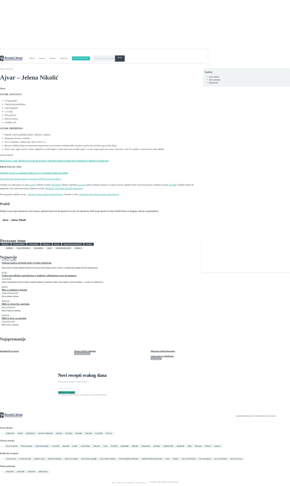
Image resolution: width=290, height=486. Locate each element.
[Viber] (38, 225)
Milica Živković (8, 307)
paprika (9, 248)
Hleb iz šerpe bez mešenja (15, 303)
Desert (5, 287)
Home (2, 69)
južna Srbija (34, 244)
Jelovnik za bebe (9, 260)
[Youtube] (289, 415)
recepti (32, 185)
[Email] (47, 225)
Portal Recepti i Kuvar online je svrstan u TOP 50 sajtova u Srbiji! (30, 179)
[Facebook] (6, 225)
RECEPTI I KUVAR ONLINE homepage (63, 188)
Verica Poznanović (10, 293)
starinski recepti (63, 248)
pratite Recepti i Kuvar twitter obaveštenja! (99, 194)
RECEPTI (56, 185)
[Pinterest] (22, 225)
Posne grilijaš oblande (85, 351)
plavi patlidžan (23, 248)
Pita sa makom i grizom (14, 289)
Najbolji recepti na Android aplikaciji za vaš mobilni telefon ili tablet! (34, 173)
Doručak (9, 69)
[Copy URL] (55, 225)
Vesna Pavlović (8, 321)
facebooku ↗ (61, 53)
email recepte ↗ (92, 53)
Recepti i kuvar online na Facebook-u (45, 194)
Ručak (56, 244)
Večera (89, 244)
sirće (49, 248)
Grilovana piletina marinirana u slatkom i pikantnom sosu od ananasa (39, 275)
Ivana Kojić (6, 279)
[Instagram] (281, 415)
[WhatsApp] (30, 225)
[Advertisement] (246, 256)
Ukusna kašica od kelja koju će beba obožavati (26, 262)
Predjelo (46, 244)
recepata (81, 185)
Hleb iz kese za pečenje (14, 318)
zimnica (78, 248)
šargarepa (38, 248)
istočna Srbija (19, 244)
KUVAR (172, 185)
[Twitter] (14, 225)
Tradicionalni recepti (73, 244)
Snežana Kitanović (82, 354)
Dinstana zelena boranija (163, 351)
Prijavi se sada (66, 392)
